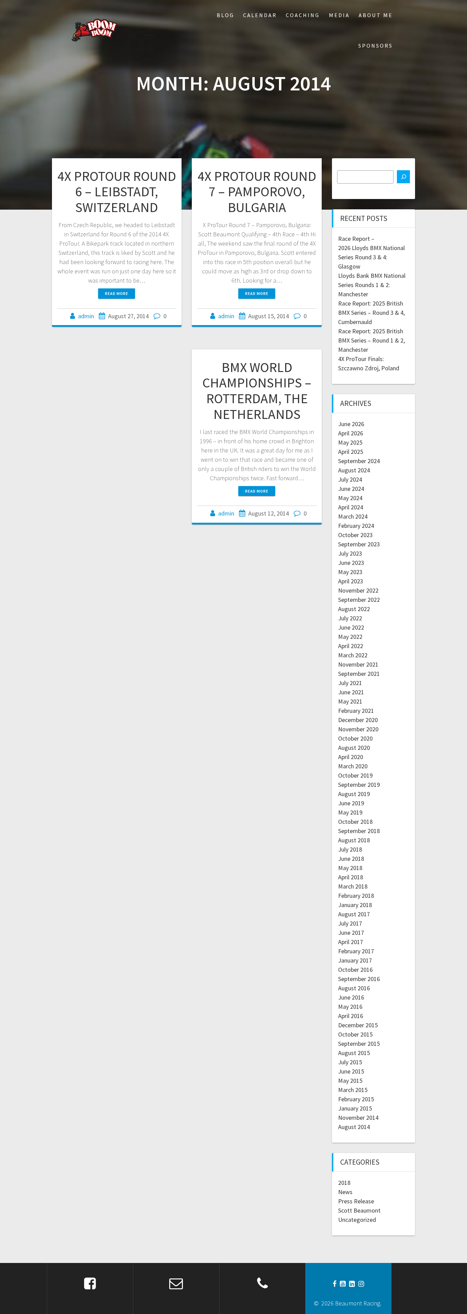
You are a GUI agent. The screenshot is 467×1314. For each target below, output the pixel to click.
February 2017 (356, 951)
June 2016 (351, 997)
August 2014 (354, 1127)
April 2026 (350, 433)
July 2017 (350, 923)
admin (86, 316)
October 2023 (355, 535)
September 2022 (359, 600)
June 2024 (351, 489)
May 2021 (350, 701)
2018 (344, 1183)
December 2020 (358, 720)
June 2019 (351, 803)
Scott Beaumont (359, 1210)
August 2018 (354, 840)
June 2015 (351, 1071)
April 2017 (350, 942)
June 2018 (351, 859)
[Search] (403, 176)
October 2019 (355, 775)
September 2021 (359, 674)
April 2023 (350, 581)
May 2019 (350, 812)
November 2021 (358, 664)
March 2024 (353, 516)
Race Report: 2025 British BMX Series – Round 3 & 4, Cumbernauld (371, 312)
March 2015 (353, 1090)
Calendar (260, 15)
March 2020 (353, 766)
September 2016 (359, 979)
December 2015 (358, 1025)
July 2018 (350, 849)
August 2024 (354, 470)
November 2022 (358, 590)
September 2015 (359, 1044)
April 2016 (350, 1016)
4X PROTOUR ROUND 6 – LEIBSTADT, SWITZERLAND (116, 192)
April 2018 (350, 877)
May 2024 (350, 498)
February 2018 (356, 896)
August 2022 (354, 609)
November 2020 (358, 729)
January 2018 (355, 905)
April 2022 (350, 646)
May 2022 (350, 637)
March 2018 (353, 886)
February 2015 (356, 1099)
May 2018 (350, 868)
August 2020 (354, 748)
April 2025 (350, 452)
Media (339, 15)
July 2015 (350, 1062)
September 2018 (359, 831)
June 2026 (351, 424)
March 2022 (353, 655)
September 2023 (359, 544)
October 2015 (355, 1034)
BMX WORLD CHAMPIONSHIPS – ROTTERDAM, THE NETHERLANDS (256, 391)
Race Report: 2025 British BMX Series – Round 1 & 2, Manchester (371, 340)
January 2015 (355, 1108)
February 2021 (356, 711)
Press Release (356, 1201)
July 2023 (350, 553)
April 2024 (350, 507)
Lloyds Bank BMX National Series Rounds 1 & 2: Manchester (371, 285)
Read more (116, 293)
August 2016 (354, 988)
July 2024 (350, 479)
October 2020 (355, 738)
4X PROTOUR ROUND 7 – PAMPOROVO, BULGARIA (257, 192)
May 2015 (350, 1080)
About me (376, 15)
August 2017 (354, 914)
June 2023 (351, 563)
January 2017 (355, 960)
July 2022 (350, 618)
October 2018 (355, 822)
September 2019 (359, 785)
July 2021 (350, 683)
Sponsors (375, 45)
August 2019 (354, 794)
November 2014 (358, 1117)
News (345, 1192)
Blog (225, 15)
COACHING (303, 15)
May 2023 (350, 572)
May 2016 (350, 1007)
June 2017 (351, 933)
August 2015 (354, 1053)
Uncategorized (357, 1220)
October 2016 (355, 970)
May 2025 (350, 442)
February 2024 (356, 526)
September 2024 (359, 461)
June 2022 (351, 627)
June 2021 (351, 692)
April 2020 (350, 757)
